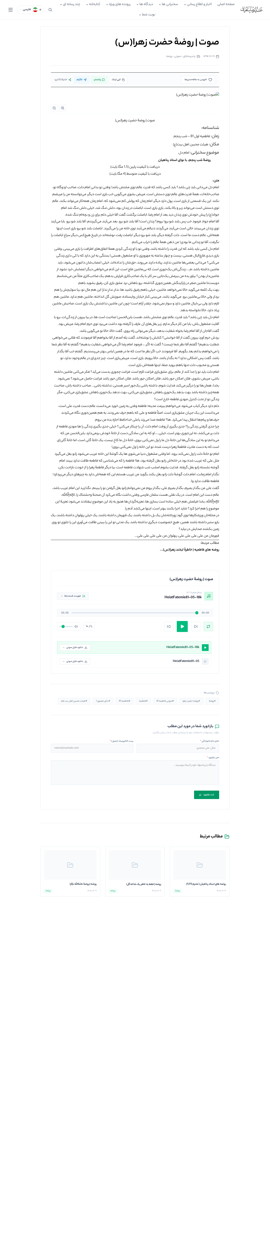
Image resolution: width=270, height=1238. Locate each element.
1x (87, 626)
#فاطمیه (143, 701)
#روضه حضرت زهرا (191, 701)
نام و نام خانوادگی (209, 741)
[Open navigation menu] (10, 9)
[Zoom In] (62, 108)
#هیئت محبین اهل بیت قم (74, 701)
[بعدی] (195, 626)
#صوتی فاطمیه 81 (165, 701)
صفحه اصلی (226, 4)
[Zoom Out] (54, 108)
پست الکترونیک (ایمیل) (121, 741)
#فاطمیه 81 (124, 701)
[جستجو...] (50, 9)
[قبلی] (168, 626)
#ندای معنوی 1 (103, 701)
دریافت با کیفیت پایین (144, 167)
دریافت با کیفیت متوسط (144, 174)
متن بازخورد (213, 757)
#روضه (212, 701)
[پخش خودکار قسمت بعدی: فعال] (208, 626)
